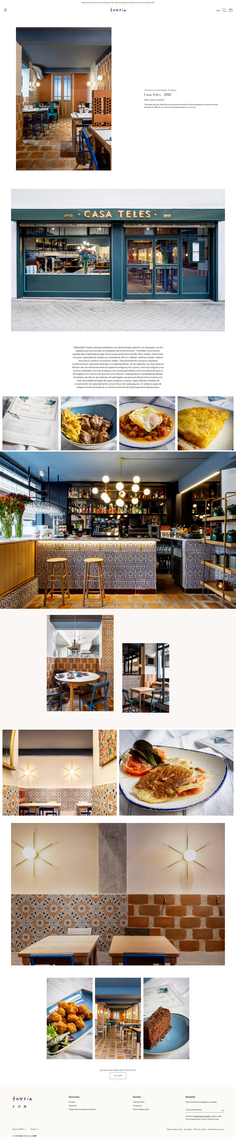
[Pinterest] (25, 1106)
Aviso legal (188, 1129)
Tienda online (138, 1102)
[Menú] (5, 10)
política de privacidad (202, 1116)
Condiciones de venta (216, 1129)
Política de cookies (199, 1129)
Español (33, 1129)
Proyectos (137, 1105)
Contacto (73, 1105)
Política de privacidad (174, 1129)
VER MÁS (118, 1076)
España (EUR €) (18, 1129)
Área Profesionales (141, 1109)
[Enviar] (222, 1110)
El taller (72, 1102)
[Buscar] (224, 10)
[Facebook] (13, 1106)
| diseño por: (29, 1136)
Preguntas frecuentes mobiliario (82, 1109)
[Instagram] (19, 1106)
